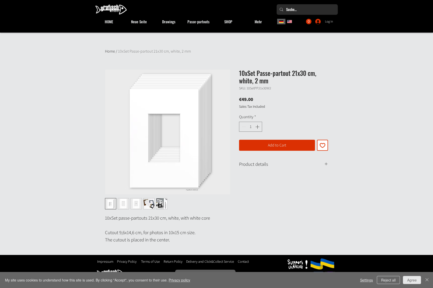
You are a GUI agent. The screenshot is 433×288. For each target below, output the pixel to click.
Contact (243, 261)
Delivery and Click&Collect (204, 261)
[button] (308, 21)
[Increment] (257, 126)
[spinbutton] (250, 126)
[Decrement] (243, 126)
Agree (412, 279)
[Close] (427, 280)
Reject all (388, 279)
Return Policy (172, 261)
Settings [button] (366, 279)
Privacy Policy (127, 261)
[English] (289, 21)
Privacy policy (179, 279)
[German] (281, 21)
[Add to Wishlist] (322, 145)
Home (110, 51)
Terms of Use (150, 261)
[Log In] (318, 21)
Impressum (105, 261)
